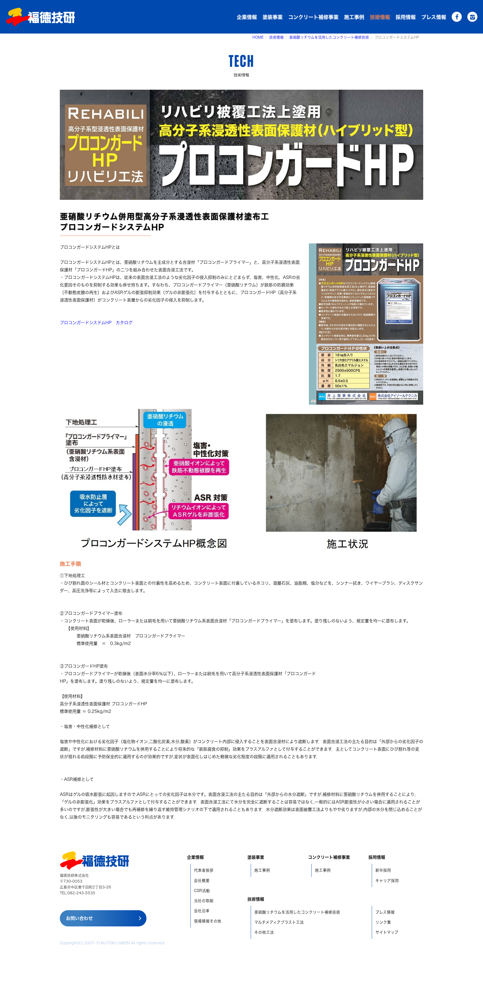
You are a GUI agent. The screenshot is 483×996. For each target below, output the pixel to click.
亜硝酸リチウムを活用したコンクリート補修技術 (329, 37)
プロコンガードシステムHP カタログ (96, 323)
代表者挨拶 (204, 870)
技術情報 (380, 17)
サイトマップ (386, 932)
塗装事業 (272, 17)
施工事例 (354, 17)
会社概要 (202, 881)
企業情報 (247, 17)
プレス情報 (433, 17)
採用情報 (406, 17)
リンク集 (383, 922)
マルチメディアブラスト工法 (279, 922)
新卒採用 (383, 870)
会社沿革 (202, 911)
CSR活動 (202, 891)
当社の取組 (204, 901)
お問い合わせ (79, 918)
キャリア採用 (387, 881)
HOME (258, 37)
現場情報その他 (207, 921)
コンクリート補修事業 (313, 17)
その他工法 (264, 932)
